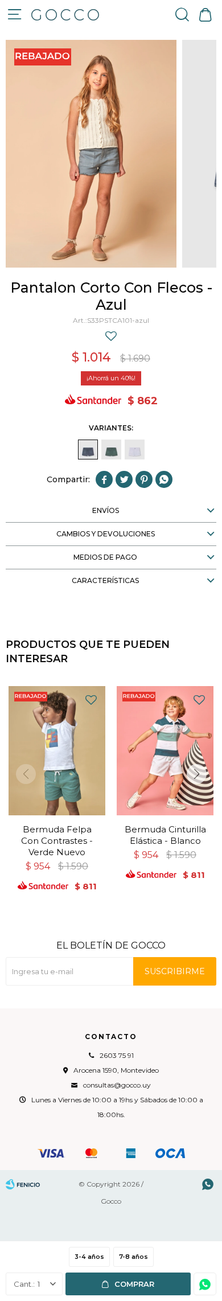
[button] (182, 14)
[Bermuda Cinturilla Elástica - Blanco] (165, 750)
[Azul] (88, 449)
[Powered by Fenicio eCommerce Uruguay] (23, 1184)
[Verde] (111, 449)
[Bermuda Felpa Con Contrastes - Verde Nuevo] (57, 750)
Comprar (134, 1283)
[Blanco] (135, 449)
